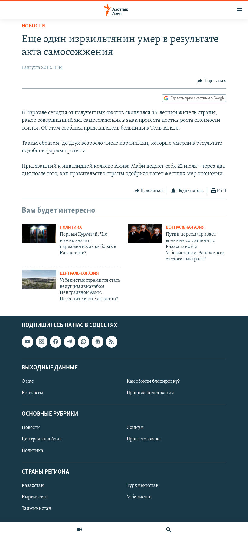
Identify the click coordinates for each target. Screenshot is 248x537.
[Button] (212, 81)
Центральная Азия (185, 227)
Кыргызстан (35, 497)
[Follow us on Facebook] (55, 342)
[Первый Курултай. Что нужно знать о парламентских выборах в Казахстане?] (39, 233)
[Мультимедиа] (79, 529)
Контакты (32, 393)
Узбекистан (139, 497)
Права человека (144, 439)
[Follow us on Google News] (97, 342)
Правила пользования (150, 393)
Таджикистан (36, 508)
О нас (28, 381)
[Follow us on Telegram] (69, 342)
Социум (135, 428)
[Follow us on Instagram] (41, 342)
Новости (33, 26)
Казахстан (33, 485)
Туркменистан (143, 485)
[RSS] (111, 342)
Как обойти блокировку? (153, 381)
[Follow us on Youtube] (27, 342)
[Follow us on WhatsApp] (83, 342)
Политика (71, 227)
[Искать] (168, 529)
